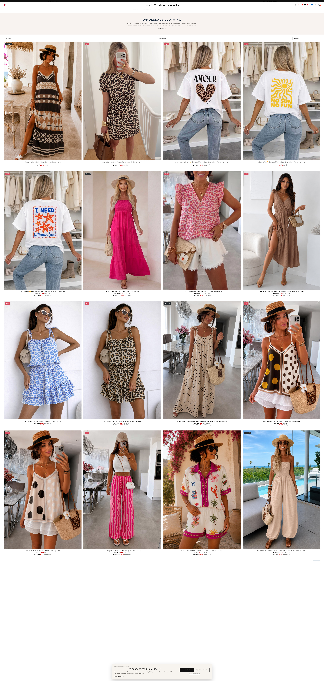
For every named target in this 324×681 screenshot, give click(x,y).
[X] (305, 4)
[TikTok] (309, 4)
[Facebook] (300, 4)
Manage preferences (194, 674)
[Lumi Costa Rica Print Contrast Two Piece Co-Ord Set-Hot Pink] (202, 489)
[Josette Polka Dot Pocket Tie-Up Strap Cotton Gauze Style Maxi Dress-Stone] (202, 360)
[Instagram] (298, 4)
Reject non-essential (202, 670)
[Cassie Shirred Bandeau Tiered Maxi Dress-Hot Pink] (122, 230)
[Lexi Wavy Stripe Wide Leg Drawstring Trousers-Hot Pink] (122, 489)
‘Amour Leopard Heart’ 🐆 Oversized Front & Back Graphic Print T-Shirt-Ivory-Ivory (201, 162)
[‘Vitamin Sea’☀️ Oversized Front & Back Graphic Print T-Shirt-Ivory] (43, 230)
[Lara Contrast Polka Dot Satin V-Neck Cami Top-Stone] (43, 489)
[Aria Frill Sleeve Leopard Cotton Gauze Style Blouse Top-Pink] (202, 230)
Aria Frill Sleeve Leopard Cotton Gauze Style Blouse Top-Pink (202, 291)
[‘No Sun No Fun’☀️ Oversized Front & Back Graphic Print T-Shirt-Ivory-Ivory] (281, 101)
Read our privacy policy (119, 676)
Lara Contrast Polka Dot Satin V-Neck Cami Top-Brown (281, 421)
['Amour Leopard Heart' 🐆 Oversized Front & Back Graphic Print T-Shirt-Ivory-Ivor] (202, 101)
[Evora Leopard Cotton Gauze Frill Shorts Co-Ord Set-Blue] (43, 360)
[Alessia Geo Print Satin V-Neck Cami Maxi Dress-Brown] (43, 101)
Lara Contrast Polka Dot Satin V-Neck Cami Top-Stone (42, 551)
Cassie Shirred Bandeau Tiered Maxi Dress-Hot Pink (122, 291)
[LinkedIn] (312, 4)
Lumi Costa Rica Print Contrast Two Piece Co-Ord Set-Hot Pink (201, 551)
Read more (162, 28)
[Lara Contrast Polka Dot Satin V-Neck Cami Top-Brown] (281, 360)
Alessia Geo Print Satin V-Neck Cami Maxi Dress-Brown (42, 162)
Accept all (187, 670)
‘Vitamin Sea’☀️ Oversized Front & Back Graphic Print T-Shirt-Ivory (43, 291)
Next (316, 562)
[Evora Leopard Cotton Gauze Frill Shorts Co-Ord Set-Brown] (122, 360)
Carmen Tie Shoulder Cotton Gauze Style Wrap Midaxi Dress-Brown (281, 291)
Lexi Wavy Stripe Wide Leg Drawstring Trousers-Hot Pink (122, 551)
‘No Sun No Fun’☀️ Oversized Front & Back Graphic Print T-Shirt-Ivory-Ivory (281, 162)
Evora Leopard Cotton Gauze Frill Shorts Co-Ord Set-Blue (42, 421)
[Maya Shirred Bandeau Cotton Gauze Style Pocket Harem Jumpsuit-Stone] (281, 489)
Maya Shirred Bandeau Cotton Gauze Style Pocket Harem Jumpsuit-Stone (281, 551)
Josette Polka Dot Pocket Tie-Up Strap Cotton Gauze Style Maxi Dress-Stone (202, 421)
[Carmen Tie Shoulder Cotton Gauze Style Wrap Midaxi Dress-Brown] (281, 230)
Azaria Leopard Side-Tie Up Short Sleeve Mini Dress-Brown (122, 162)
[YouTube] (303, 4)
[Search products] (295, 4)
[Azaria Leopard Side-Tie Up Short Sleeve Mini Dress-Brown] (122, 101)
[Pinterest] (307, 4)
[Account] (315, 5)
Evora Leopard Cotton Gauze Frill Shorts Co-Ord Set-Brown (122, 421)
